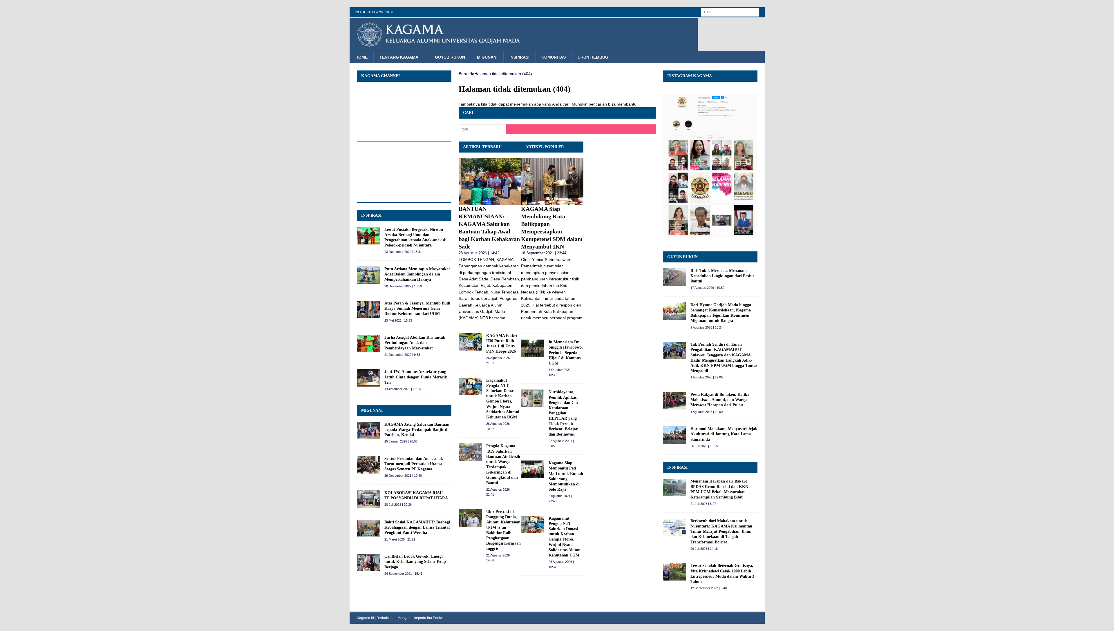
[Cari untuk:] (730, 12)
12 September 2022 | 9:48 (708, 588)
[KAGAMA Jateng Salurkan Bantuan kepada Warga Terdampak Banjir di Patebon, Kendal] (368, 430)
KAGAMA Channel (381, 76)
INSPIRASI (371, 215)
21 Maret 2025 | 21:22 (399, 539)
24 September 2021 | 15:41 (403, 573)
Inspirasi (519, 57)
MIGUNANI (372, 410)
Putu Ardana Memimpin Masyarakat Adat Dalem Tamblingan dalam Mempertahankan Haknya (417, 274)
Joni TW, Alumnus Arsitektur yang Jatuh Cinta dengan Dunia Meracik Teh (415, 376)
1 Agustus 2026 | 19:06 (706, 377)
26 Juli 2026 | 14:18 (704, 548)
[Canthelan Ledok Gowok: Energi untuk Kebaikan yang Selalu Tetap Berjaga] (368, 562)
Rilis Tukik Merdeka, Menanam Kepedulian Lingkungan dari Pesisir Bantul (722, 276)
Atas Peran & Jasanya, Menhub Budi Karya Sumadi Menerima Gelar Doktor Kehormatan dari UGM (417, 308)
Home (361, 57)
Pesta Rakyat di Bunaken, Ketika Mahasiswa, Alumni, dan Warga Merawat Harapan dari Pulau (719, 399)
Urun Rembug (593, 57)
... (508, 318)
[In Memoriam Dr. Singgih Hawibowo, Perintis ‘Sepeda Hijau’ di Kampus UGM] (532, 348)
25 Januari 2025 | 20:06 (400, 441)
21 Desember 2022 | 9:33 (402, 354)
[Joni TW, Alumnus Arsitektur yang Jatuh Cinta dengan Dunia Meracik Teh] (368, 378)
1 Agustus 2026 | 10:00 (706, 412)
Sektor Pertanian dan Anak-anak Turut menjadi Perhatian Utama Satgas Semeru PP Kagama (413, 463)
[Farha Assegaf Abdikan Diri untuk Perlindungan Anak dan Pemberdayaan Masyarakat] (368, 343)
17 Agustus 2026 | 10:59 (707, 287)
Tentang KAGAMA (398, 57)
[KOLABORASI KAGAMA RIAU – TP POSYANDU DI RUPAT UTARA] (368, 499)
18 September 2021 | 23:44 (543, 253)
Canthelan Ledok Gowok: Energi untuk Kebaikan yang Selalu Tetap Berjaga (415, 561)
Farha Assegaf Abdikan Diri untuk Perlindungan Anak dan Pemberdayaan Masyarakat (414, 342)
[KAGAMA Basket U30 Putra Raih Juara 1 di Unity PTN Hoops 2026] (470, 342)
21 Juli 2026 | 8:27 (703, 503)
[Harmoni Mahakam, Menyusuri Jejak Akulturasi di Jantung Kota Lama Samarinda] (674, 435)
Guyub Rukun (450, 57)
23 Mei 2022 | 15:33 (398, 320)
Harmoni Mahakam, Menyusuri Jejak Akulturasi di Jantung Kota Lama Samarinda (723, 434)
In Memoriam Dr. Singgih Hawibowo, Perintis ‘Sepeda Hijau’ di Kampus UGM (566, 352)
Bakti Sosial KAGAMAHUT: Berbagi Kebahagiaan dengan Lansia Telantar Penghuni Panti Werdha (417, 527)
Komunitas (553, 57)
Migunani (487, 57)
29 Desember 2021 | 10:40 (403, 475)
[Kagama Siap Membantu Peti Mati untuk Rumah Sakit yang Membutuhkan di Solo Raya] (532, 469)
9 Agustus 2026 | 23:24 (706, 327)
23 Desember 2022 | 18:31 (403, 251)
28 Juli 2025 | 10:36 (398, 504)
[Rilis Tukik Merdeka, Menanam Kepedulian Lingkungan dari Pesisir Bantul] (674, 277)
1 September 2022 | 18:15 (402, 389)
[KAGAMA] (524, 48)
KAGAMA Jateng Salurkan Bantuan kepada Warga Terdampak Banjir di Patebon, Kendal (416, 429)
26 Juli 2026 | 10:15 (704, 446)
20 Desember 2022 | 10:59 (403, 286)
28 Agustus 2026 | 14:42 (479, 253)
